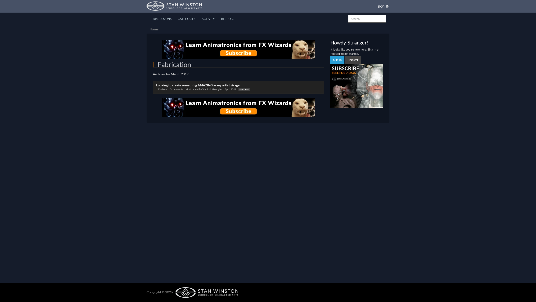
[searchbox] (367, 19)
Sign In (383, 6)
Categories (186, 19)
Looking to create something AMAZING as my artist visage (198, 85)
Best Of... (227, 19)
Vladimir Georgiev (212, 89)
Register (353, 59)
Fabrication (244, 89)
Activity (208, 19)
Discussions (162, 19)
